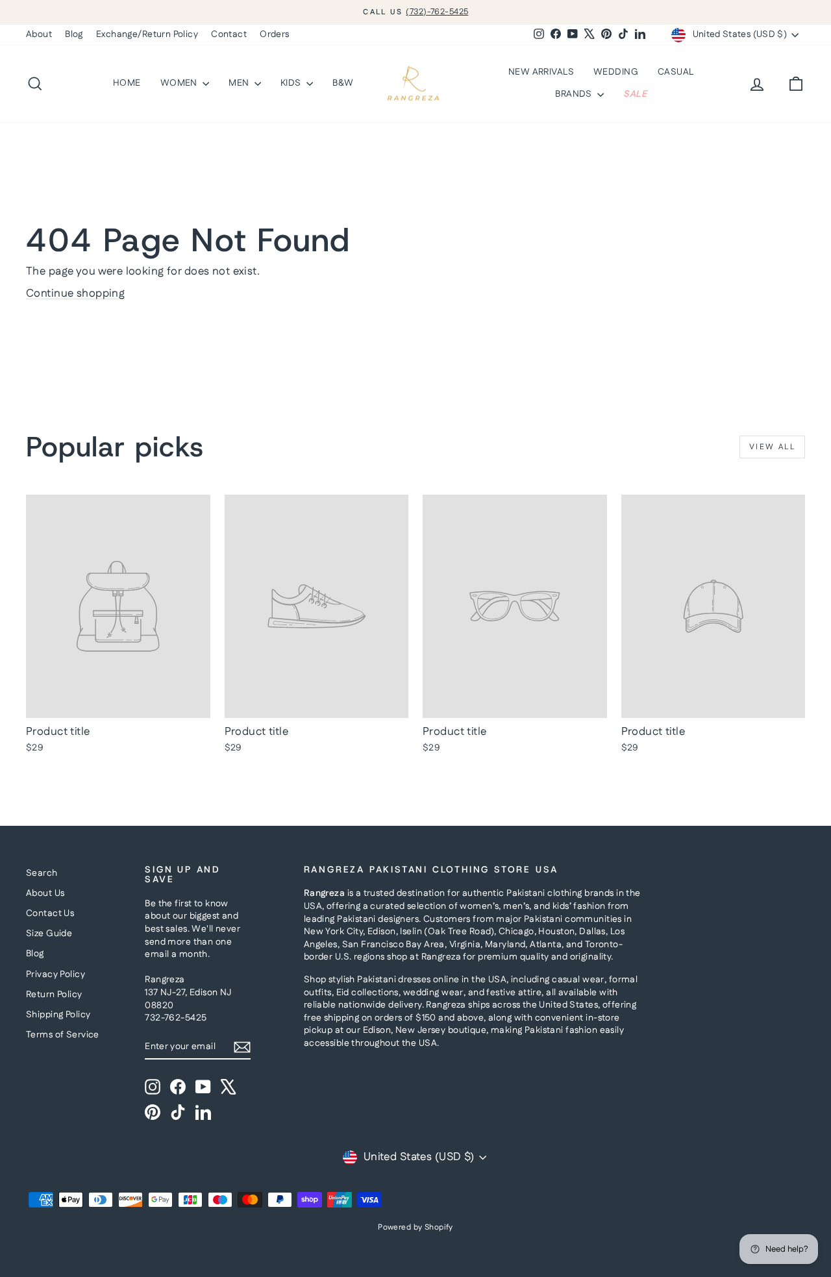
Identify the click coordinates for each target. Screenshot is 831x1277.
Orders (275, 34)
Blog (74, 34)
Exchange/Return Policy (147, 34)
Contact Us (50, 913)
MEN (240, 83)
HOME (127, 83)
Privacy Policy (55, 974)
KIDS (291, 83)
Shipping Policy (58, 1014)
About (39, 34)
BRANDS (574, 94)
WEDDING (615, 72)
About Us (45, 893)
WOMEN (180, 83)
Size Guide (49, 933)
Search (42, 873)
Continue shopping (75, 293)
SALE (635, 94)
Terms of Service (62, 1034)
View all (772, 447)
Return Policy (54, 994)
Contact (229, 34)
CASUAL (676, 72)
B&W (342, 83)
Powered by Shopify (415, 1227)
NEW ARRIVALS (541, 72)
